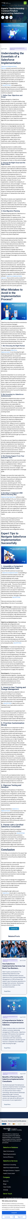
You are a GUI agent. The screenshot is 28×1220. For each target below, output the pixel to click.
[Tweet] (6, 17)
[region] (14, 1209)
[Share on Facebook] (2, 17)
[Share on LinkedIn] (11, 17)
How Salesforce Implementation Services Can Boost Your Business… (13, 966)
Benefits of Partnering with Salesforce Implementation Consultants (13, 1079)
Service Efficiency (8, 1157)
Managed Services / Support (11, 1170)
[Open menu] (25, 3)
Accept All (14, 1212)
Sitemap (5, 1190)
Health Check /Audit (9, 1173)
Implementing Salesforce (8, 497)
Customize (7, 1217)
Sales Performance (8, 1151)
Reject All (20, 1217)
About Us (5, 1181)
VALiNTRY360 (7, 85)
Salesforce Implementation (11, 1167)
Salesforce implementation (10, 573)
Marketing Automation (9, 1154)
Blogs (4, 1184)
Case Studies (7, 1187)
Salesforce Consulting (9, 1164)
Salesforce (6, 893)
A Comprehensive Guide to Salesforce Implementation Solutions (13, 1022)
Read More (7, 991)
